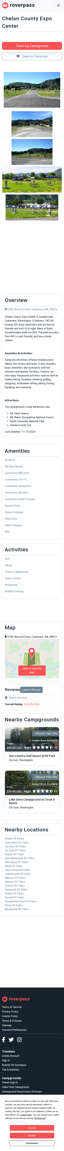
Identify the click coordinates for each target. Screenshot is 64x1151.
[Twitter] (13, 1040)
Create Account (10, 1055)
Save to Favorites (34, 56)
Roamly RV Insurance (14, 1065)
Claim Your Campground (15, 1087)
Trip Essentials (10, 1069)
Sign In (6, 1060)
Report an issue (18, 697)
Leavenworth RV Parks (18, 873)
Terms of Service (12, 1007)
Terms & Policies (12, 1020)
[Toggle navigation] (58, 5)
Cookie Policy (10, 1016)
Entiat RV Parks (13, 866)
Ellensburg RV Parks (16, 862)
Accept (32, 1128)
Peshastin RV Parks (16, 889)
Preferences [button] (40, 1118)
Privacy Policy (10, 1011)
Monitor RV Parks (15, 881)
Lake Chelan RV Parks (17, 870)
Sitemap (6, 1025)
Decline (32, 1136)
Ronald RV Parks (14, 897)
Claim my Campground (32, 46)
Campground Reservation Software (22, 1091)
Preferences (32, 1143)
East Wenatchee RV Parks (20, 858)
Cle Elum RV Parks (15, 846)
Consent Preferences (14, 1029)
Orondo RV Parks (14, 885)
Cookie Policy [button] (26, 1115)
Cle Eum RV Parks (15, 850)
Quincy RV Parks (14, 893)
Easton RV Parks (14, 854)
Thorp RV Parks (14, 905)
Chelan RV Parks (14, 838)
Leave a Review (31, 689)
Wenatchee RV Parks (17, 909)
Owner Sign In (10, 1082)
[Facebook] (5, 1040)
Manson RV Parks (15, 877)
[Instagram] (19, 1040)
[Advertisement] (32, 258)
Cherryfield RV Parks (17, 842)
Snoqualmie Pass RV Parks (20, 901)
